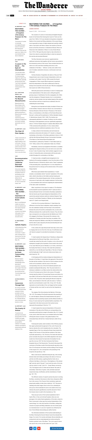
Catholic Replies (20, 225)
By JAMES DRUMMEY (19, 220)
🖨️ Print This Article (57, 428)
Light (8, 15)
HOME (24, 15)
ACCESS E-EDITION (33, 15)
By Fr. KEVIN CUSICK (19, 59)
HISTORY (80, 15)
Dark (12, 15)
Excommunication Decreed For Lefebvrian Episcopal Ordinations (21, 162)
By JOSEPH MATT (18, 128)
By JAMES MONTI (18, 26)
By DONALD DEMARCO (19, 279)
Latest (24, 26)
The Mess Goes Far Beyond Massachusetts (20, 99)
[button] (31, 428)
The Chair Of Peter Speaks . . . (20, 133)
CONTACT (73, 15)
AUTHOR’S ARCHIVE (63, 15)
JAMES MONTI (34, 28)
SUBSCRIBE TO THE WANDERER (48, 15)
